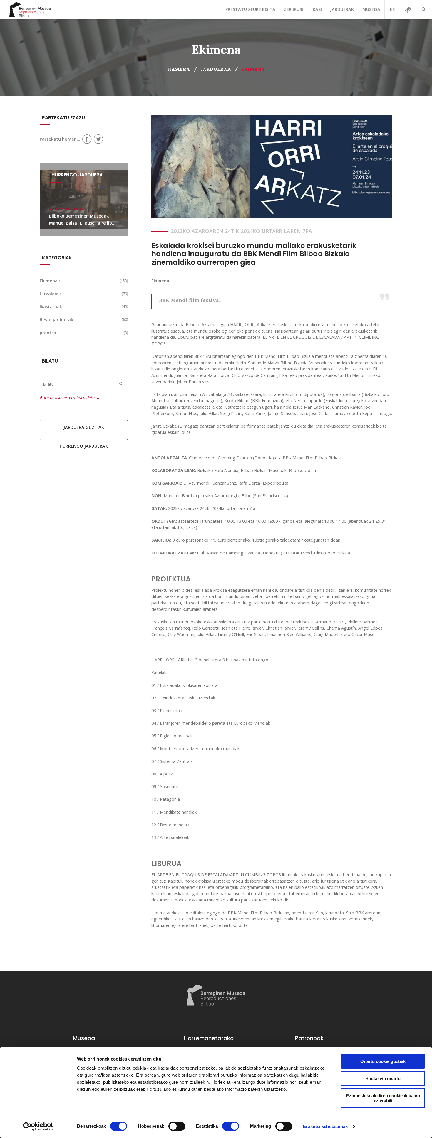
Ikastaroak (51, 306)
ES (392, 9)
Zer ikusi (293, 9)
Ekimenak (50, 281)
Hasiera (178, 69)
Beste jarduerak (56, 319)
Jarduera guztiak (83, 427)
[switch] (176, 1126)
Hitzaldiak (50, 293)
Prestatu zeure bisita (250, 9)
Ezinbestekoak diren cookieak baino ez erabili (383, 1098)
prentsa (48, 333)
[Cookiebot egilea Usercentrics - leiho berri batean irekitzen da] (38, 1126)
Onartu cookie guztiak (383, 1061)
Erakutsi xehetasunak (325, 1126)
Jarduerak (342, 9)
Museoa (371, 9)
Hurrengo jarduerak (84, 446)
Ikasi (317, 9)
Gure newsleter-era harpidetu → (70, 397)
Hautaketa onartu (383, 1078)
